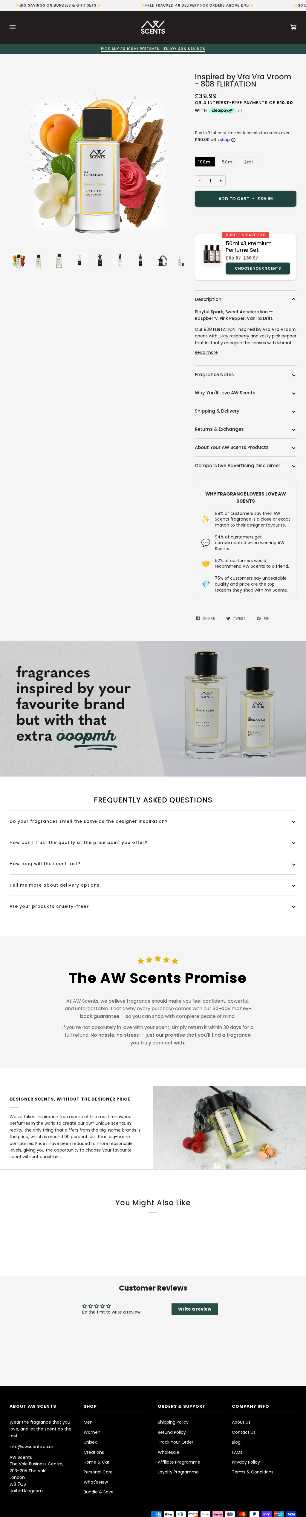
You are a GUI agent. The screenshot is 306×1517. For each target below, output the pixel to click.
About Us (241, 1422)
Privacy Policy (246, 1462)
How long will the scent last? (45, 864)
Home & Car (96, 1462)
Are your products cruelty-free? (49, 906)
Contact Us (243, 1432)
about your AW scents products (232, 447)
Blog (236, 1442)
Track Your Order (175, 1442)
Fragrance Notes (214, 374)
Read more (206, 352)
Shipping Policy (173, 1422)
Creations (94, 1452)
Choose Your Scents (258, 268)
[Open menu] (18, 27)
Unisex (90, 1442)
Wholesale (168, 1452)
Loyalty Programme (178, 1472)
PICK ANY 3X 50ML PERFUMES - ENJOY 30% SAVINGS (153, 48)
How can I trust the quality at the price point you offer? (78, 842)
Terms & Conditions (252, 1472)
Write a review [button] (194, 1309)
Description (208, 299)
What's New (96, 1482)
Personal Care (98, 1472)
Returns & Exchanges (219, 429)
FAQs (237, 1452)
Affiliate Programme (179, 1462)
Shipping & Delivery (217, 411)
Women (92, 1432)
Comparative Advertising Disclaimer (237, 465)
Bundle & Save (99, 1492)
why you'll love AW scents (225, 393)
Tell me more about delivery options (55, 885)
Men (88, 1422)
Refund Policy (172, 1432)
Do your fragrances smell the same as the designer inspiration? (89, 821)
